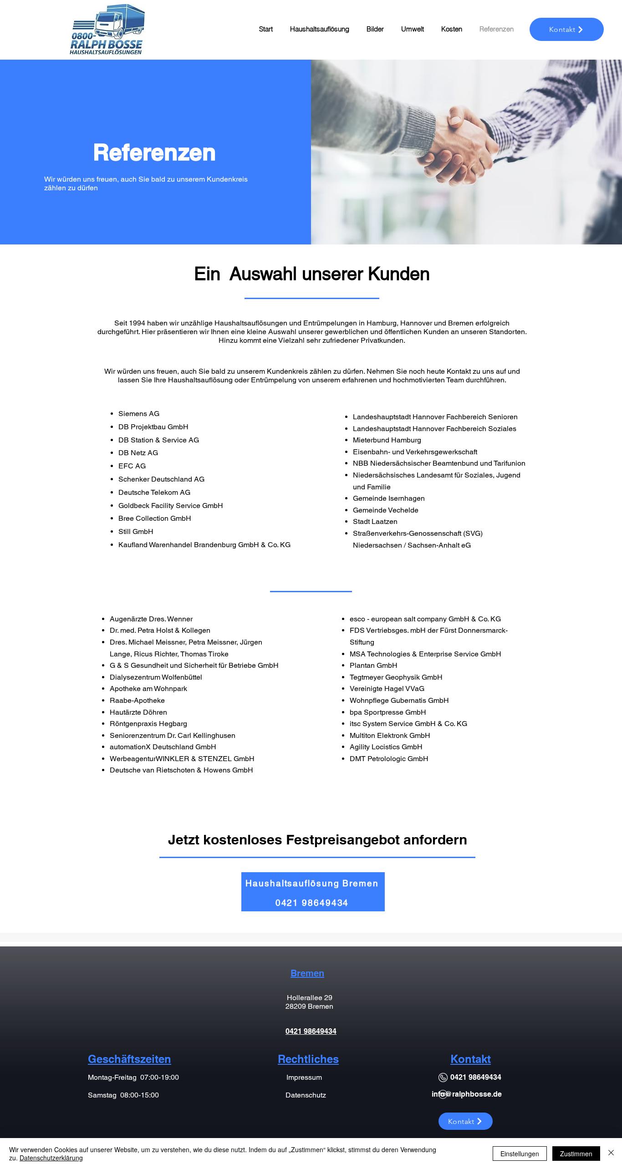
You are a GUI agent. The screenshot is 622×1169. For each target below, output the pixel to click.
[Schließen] (611, 1153)
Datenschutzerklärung (51, 1157)
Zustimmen (576, 1153)
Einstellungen (519, 1153)
